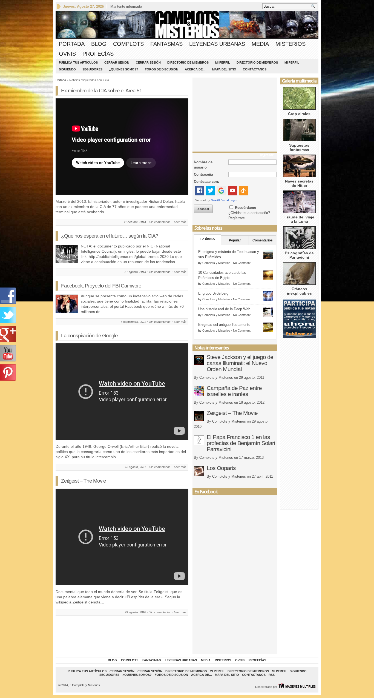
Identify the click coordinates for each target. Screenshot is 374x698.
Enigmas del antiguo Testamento (224, 325)
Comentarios (262, 240)
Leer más (180, 222)
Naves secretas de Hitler (299, 183)
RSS (272, 674)
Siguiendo (67, 69)
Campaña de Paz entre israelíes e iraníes (234, 391)
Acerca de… (195, 69)
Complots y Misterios (216, 262)
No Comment (242, 262)
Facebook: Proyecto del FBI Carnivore (101, 286)
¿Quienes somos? (123, 69)
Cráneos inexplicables (299, 291)
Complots (128, 44)
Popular (235, 240)
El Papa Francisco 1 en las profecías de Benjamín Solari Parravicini (241, 443)
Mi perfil (222, 62)
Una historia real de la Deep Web (224, 309)
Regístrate (236, 218)
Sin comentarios (160, 222)
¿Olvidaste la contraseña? (249, 213)
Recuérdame (245, 208)
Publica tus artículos (78, 62)
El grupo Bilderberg (213, 293)
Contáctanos (254, 69)
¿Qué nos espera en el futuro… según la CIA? (109, 236)
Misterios (290, 44)
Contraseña (203, 174)
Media (260, 44)
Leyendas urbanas (217, 44)
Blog (99, 44)
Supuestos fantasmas (299, 147)
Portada (72, 44)
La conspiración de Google (89, 335)
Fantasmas (166, 44)
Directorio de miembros (188, 62)
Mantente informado (126, 6)
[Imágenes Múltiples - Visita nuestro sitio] (297, 686)
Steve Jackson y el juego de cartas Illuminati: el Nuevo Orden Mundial (240, 363)
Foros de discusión (161, 69)
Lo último (207, 239)
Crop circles (299, 114)
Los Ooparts (221, 468)
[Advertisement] (235, 113)
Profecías (98, 54)
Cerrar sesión (116, 62)
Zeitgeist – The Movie (83, 481)
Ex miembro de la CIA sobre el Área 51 (101, 90)
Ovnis (67, 54)
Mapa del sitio (224, 69)
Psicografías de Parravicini (299, 255)
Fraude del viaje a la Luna (299, 219)
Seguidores (92, 69)
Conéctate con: (206, 182)
